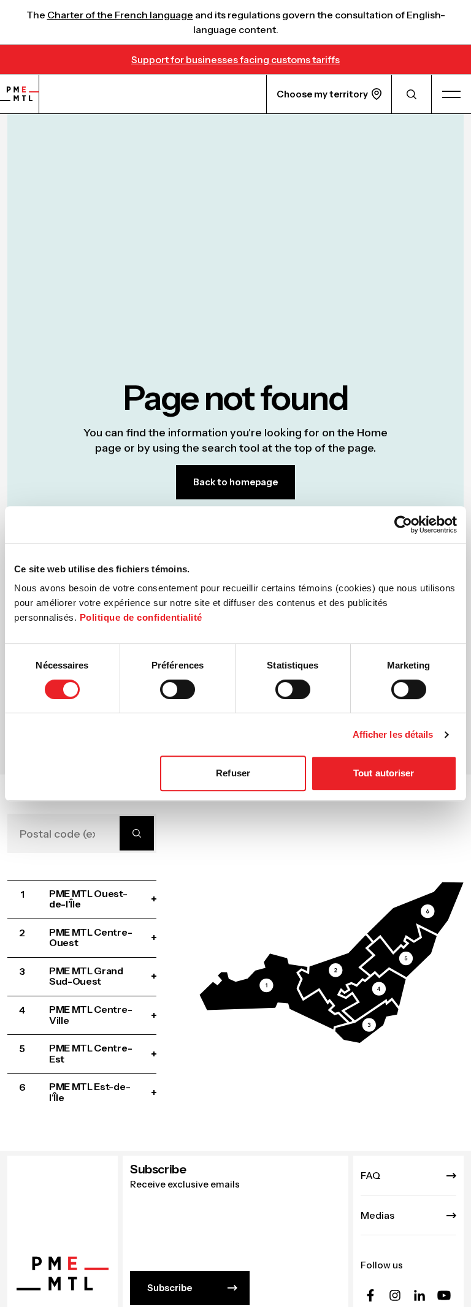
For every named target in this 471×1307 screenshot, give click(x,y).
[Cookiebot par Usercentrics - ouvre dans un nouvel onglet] (403, 524)
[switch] (177, 689)
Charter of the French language (120, 15)
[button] (273, 991)
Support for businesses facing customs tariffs (235, 59)
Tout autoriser (383, 773)
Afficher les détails (393, 734)
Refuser (233, 773)
